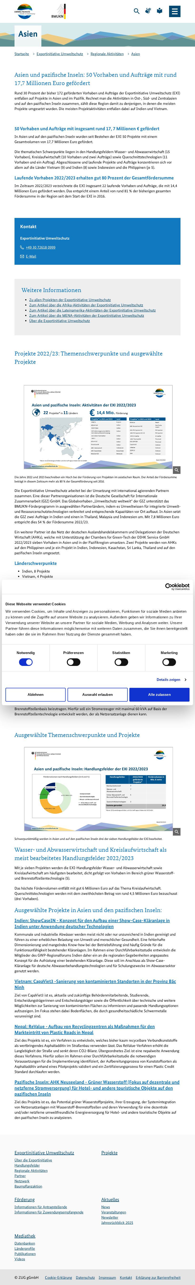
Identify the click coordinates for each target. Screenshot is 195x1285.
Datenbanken (25, 1243)
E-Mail (31, 256)
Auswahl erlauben (97, 695)
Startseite (22, 54)
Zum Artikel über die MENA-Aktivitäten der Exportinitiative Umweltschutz (86, 315)
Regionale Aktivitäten (107, 54)
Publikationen (25, 1253)
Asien (135, 54)
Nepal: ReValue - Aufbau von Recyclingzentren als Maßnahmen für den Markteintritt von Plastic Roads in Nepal (85, 1029)
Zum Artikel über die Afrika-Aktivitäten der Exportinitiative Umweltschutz (86, 305)
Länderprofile (25, 1248)
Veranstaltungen (113, 1212)
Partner (20, 1176)
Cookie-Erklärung (58, 1277)
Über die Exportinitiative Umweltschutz (59, 320)
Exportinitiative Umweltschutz (60, 54)
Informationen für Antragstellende (41, 1207)
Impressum (107, 1277)
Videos (20, 1259)
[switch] (73, 662)
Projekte (109, 1152)
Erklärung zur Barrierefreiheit (158, 1277)
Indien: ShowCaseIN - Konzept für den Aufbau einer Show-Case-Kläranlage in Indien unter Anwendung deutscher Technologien (92, 923)
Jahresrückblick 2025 (117, 1222)
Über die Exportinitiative (33, 1160)
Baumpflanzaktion (28, 1186)
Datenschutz (85, 1277)
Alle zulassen (159, 695)
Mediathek (25, 1236)
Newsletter (109, 1217)
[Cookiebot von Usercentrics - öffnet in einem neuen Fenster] (169, 586)
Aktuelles (110, 1199)
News (105, 1207)
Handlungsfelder (27, 1165)
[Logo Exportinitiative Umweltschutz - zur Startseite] (25, 11)
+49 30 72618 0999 (40, 247)
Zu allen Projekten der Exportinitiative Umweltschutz (70, 300)
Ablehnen (36, 695)
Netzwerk (22, 1181)
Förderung (25, 1199)
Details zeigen (168, 680)
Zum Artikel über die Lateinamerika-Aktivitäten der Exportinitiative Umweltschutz (92, 310)
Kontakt (126, 1277)
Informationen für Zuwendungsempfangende (49, 1212)
